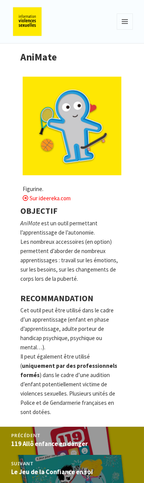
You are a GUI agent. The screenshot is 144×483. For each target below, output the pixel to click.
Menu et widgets (125, 29)
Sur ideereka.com (50, 198)
